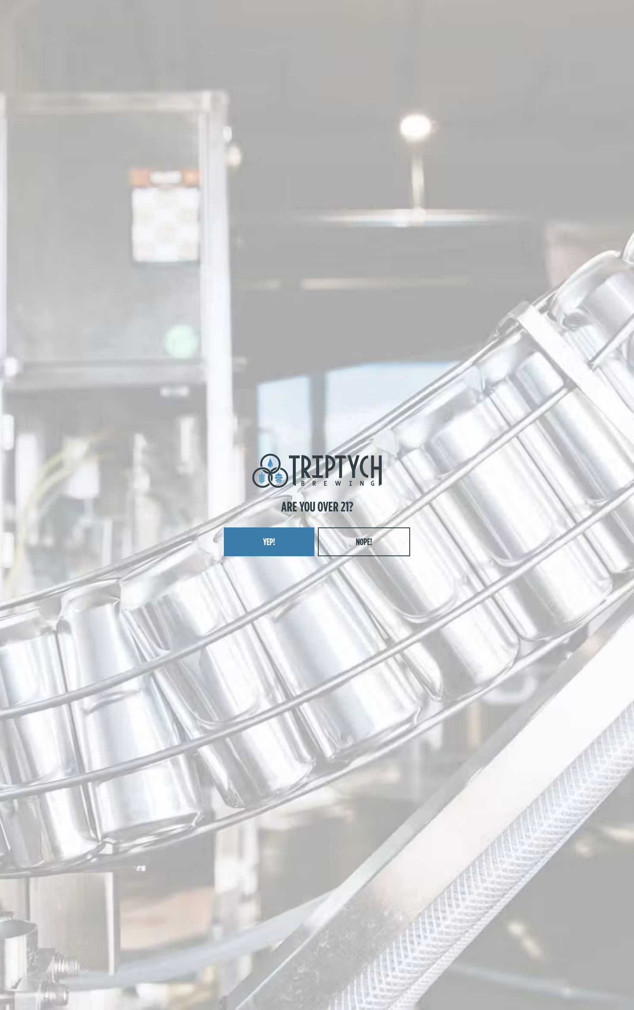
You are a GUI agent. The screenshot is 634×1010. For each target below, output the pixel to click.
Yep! (269, 541)
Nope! (364, 541)
